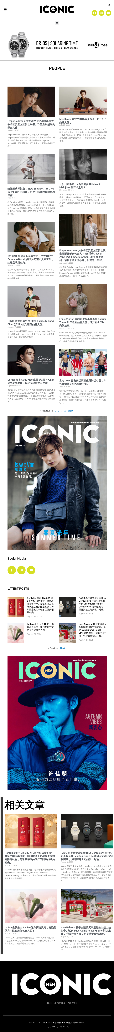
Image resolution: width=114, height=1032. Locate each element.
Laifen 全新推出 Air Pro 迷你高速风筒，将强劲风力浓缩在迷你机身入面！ (40, 627)
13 (65, 410)
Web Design (55, 1027)
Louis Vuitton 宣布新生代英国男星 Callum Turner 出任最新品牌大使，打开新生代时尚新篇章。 (82, 322)
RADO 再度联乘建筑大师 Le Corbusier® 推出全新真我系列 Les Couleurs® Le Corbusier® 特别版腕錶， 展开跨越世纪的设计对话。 (92, 604)
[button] (5, 9)
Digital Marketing (64, 1027)
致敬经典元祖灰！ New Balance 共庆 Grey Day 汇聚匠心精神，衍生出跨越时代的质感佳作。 (31, 192)
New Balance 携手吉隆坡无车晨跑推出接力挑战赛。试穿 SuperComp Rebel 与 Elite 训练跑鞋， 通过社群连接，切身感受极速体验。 (93, 630)
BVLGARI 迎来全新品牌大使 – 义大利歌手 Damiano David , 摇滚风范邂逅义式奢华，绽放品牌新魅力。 (31, 259)
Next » (71, 410)
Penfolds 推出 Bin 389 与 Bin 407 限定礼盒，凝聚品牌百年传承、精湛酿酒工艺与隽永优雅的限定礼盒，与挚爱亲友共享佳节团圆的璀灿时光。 (40, 605)
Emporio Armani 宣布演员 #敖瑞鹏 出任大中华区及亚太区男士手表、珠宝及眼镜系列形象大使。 (31, 124)
